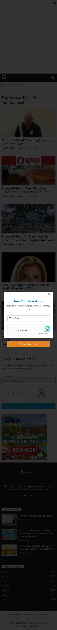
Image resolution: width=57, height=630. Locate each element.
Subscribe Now (28, 344)
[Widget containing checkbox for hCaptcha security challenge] (28, 330)
